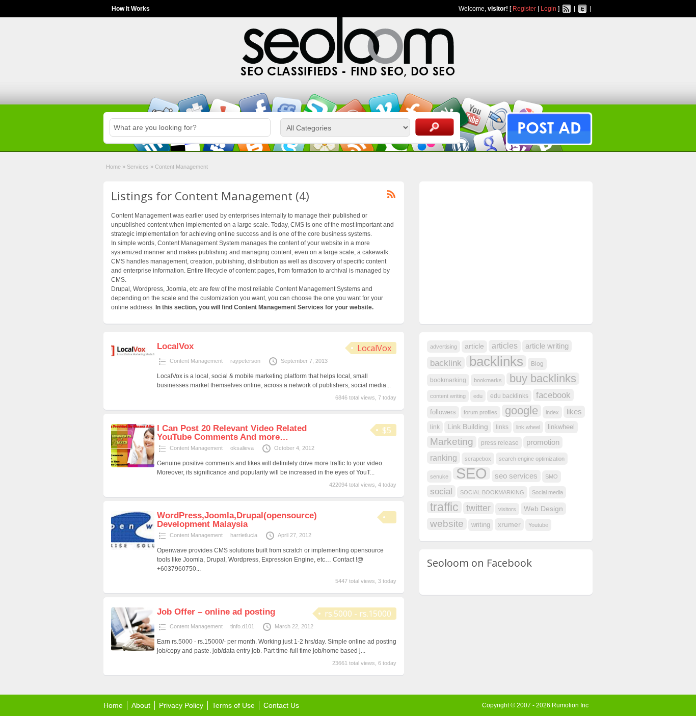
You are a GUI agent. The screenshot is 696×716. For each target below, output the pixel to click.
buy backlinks (543, 379)
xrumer (509, 524)
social (441, 491)
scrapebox (478, 459)
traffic (444, 507)
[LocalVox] (132, 357)
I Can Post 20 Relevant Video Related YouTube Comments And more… (232, 432)
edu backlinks (509, 396)
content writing (448, 396)
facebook (553, 395)
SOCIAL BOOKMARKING (492, 492)
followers (443, 412)
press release (500, 442)
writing (480, 524)
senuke (439, 476)
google (521, 411)
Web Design (543, 509)
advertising (443, 346)
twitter (478, 508)
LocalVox (374, 348)
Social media (547, 492)
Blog (537, 363)
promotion (542, 442)
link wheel (528, 427)
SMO (551, 476)
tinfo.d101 (242, 626)
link (435, 427)
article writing (547, 346)
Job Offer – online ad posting (216, 612)
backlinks (496, 361)
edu (478, 396)
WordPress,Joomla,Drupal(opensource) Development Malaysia (237, 520)
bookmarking (448, 380)
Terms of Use (233, 705)
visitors (507, 509)
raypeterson (245, 361)
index (552, 412)
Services (138, 167)
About (140, 705)
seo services (516, 476)
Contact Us (281, 705)
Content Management (196, 361)
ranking (443, 457)
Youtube (538, 525)
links (502, 427)
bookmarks (488, 380)
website (447, 523)
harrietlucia (243, 535)
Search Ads (434, 127)
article (474, 346)
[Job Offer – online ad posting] (132, 648)
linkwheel (561, 427)
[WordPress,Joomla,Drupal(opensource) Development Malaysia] (132, 547)
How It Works (131, 8)
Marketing (451, 441)
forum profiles (480, 412)
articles (505, 345)
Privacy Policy (181, 705)
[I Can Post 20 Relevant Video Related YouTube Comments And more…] (132, 465)
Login (548, 8)
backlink (446, 363)
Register (524, 8)
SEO (471, 473)
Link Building (467, 427)
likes (574, 412)
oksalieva (242, 448)
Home (113, 167)
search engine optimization (532, 459)
